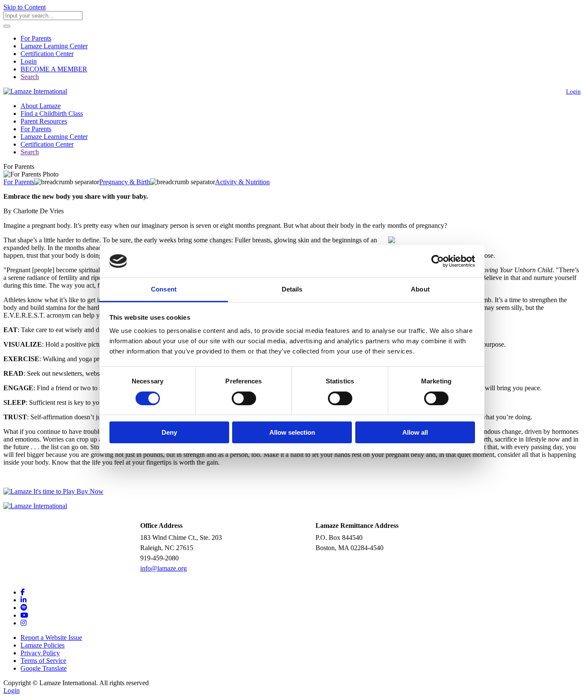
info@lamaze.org (163, 568)
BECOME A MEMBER (54, 69)
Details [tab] (292, 289)
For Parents (36, 38)
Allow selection (292, 432)
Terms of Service (43, 660)
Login (29, 61)
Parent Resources (44, 121)
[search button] (6, 26)
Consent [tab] (164, 289)
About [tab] (420, 289)
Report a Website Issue (51, 637)
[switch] (244, 398)
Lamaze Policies (43, 645)
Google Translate (44, 668)
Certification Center (47, 53)
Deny (169, 432)
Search (30, 76)
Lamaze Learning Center (54, 46)
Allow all (415, 432)
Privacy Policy (40, 653)
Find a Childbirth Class (52, 113)
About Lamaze (41, 105)
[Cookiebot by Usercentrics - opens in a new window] (437, 261)
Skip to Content (24, 7)
